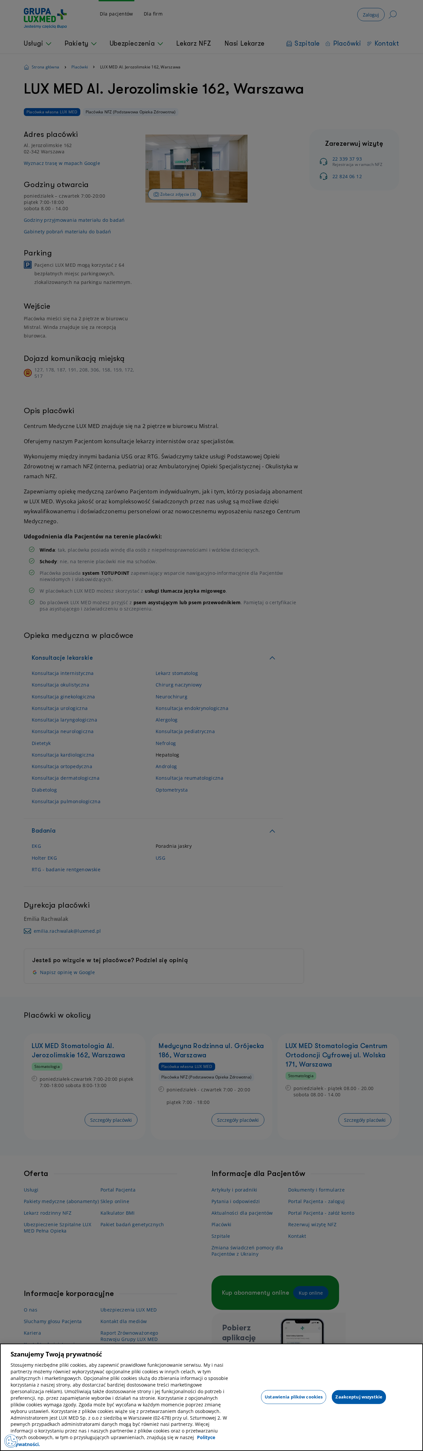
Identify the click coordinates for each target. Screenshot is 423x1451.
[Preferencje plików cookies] (11, 1441)
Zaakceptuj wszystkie (358, 1396)
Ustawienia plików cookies (294, 1396)
